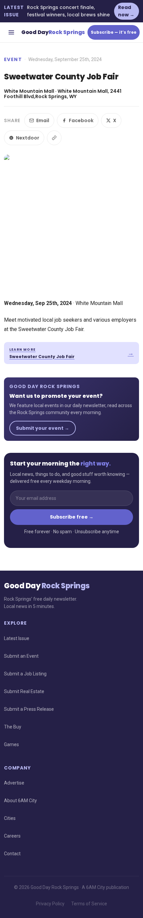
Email (42, 120)
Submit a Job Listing (25, 673)
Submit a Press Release (29, 709)
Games (11, 744)
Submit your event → (42, 428)
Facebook (81, 120)
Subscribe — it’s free (113, 32)
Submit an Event (21, 656)
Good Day (53, 32)
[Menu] (11, 32)
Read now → (126, 11)
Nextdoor (27, 137)
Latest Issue (16, 638)
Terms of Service (89, 903)
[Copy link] (54, 137)
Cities (10, 818)
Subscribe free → (71, 517)
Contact (12, 853)
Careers (12, 836)
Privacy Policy (50, 903)
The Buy (12, 726)
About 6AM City (20, 800)
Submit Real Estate (24, 691)
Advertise (14, 783)
